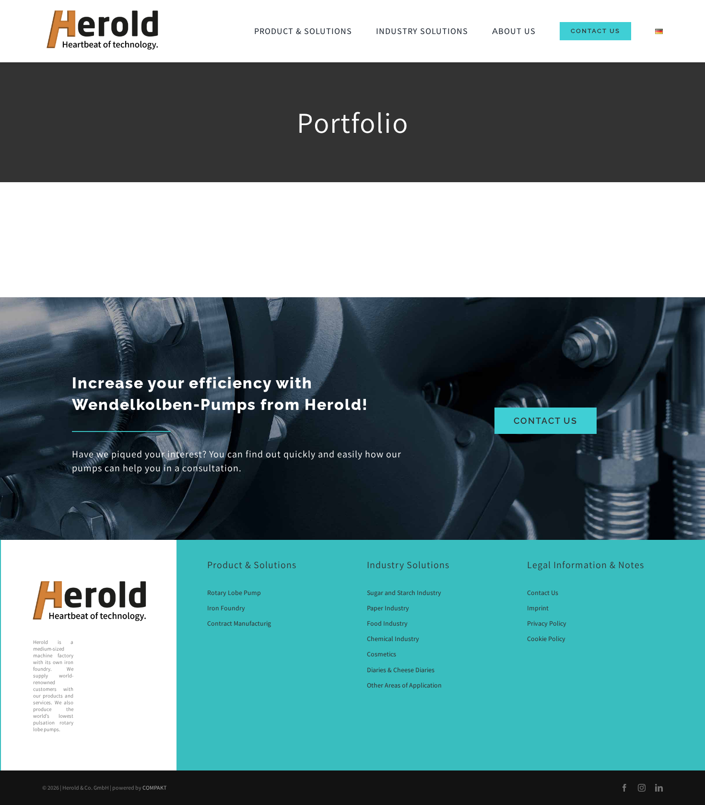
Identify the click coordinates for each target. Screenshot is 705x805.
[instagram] (642, 788)
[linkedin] (659, 788)
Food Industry (387, 623)
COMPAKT (154, 787)
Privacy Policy (546, 623)
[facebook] (624, 788)
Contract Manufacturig (239, 623)
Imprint (538, 608)
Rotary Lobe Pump (234, 592)
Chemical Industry (393, 638)
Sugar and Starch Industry (404, 592)
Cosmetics (381, 654)
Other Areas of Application (404, 685)
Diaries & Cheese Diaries (401, 669)
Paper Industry (388, 608)
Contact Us (542, 592)
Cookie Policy (546, 638)
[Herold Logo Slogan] (102, 9)
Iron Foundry (226, 608)
